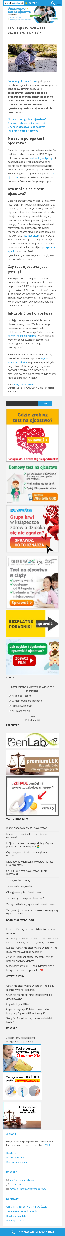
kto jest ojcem (31, 235)
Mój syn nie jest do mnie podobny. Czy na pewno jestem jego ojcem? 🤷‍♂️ (29, 845)
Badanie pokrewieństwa (22, 81)
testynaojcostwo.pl (23, 384)
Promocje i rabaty (15, 1220)
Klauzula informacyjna (17, 1162)
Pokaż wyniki (32, 720)
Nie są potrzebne (21, 695)
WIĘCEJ (48, 1145)
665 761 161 (16, 1184)
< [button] (10, 740)
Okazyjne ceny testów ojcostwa (23, 892)
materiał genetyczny (40, 158)
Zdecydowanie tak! (22, 705)
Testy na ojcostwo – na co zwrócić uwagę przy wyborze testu (32, 912)
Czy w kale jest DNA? (18, 1004)
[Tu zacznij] (32, 3)
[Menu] (58, 3)
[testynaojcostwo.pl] (14, 3)
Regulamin (11, 1152)
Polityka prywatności (16, 1157)
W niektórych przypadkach (27, 700)
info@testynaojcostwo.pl (22, 1179)
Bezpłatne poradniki (16, 1215)
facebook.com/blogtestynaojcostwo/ (28, 1188)
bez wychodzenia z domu (22, 335)
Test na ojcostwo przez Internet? (25, 898)
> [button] (55, 740)
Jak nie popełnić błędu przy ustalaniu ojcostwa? (27, 835)
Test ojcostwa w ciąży (18, 880)
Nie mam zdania (21, 711)
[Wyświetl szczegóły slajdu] (32, 740)
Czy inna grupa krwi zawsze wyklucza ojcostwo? (27, 854)
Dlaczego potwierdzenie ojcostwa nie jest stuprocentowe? (29, 863)
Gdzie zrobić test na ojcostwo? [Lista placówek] (26, 872)
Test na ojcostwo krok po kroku (22, 1211)
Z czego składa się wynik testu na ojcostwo (30, 904)
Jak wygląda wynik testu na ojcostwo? (27, 828)
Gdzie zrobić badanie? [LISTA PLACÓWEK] (26, 1206)
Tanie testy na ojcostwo (19, 886)
